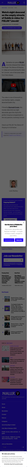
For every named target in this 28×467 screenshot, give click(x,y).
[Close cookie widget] (25, 453)
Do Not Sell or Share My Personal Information (13, 464)
